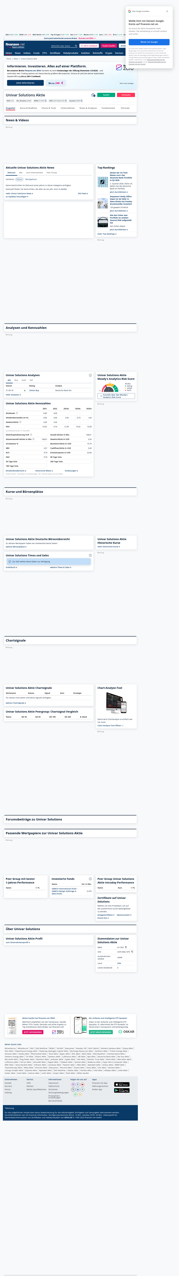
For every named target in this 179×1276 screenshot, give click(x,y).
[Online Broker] (15, 47)
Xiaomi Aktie (79, 1067)
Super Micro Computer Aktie (114, 1062)
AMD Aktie (81, 1065)
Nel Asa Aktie (123, 1056)
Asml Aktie (21, 1073)
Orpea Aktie (128, 1048)
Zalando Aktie (31, 1070)
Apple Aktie (70, 1059)
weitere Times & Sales (60, 567)
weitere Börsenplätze (15, 546)
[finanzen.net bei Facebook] (78, 1084)
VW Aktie (81, 1056)
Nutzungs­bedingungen (58, 1093)
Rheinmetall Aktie (39, 1054)
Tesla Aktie (53, 1054)
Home (9, 59)
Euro (101, 34)
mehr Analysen (13, 394)
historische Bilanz (43, 470)
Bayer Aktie (65, 1054)
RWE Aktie (9, 1065)
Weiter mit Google (149, 42)
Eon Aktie (102, 1067)
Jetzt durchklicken (118, 192)
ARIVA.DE (68, 1117)
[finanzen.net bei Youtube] (82, 1084)
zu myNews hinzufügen (16, 196)
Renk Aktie (110, 1059)
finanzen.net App (99, 1083)
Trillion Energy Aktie (118, 1051)
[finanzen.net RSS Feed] (80, 1094)
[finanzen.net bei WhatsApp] (75, 1094)
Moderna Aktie (94, 1062)
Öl (114, 34)
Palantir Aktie (69, 1065)
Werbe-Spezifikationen (36, 1090)
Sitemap (8, 1093)
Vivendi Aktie (80, 1062)
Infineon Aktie (40, 1065)
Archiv (64, 189)
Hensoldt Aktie (39, 1062)
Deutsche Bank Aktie (106, 1056)
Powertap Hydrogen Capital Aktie (53, 1051)
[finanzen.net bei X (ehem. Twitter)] (73, 1089)
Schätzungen (71, 470)
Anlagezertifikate (105, 915)
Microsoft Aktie (11, 1059)
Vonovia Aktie (114, 1067)
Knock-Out (102, 918)
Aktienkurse (23, 1048)
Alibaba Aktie (110, 1070)
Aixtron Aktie (33, 1073)
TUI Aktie (29, 1056)
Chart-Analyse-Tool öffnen (109, 725)
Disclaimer (53, 1090)
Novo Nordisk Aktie (23, 1065)
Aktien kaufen (83, 1073)
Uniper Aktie (58, 1073)
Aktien (9, 53)
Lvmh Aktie (46, 1073)
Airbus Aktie (107, 1065)
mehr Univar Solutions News (19, 193)
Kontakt (8, 1083)
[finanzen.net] (15, 44)
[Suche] (76, 46)
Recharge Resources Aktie (81, 1051)
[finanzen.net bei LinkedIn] (78, 1089)
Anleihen (85, 53)
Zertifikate (55, 53)
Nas (71, 34)
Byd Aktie (91, 1056)
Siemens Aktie (54, 1056)
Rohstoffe (98, 53)
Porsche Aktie (41, 1067)
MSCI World (37, 34)
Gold (125, 34)
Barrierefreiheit (55, 1101)
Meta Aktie (28, 1067)
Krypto (108, 53)
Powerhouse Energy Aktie (26, 1051)
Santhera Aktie (101, 1051)
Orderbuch (11, 567)
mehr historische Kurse (108, 546)
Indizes (27, 53)
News (18, 53)
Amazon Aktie (11, 1054)
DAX (7, 34)
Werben (30, 1086)
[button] (89, 46)
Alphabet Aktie (94, 1065)
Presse (7, 1090)
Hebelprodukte (70, 53)
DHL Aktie (76, 1054)
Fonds (36, 53)
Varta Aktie (91, 1067)
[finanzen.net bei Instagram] (73, 1084)
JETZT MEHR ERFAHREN (101, 1032)
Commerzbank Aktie (115, 1054)
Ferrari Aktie (25, 1062)
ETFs (44, 53)
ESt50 (21, 34)
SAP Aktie (81, 1059)
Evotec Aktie (10, 1073)
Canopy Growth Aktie (14, 1070)
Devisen (119, 53)
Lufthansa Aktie (69, 1056)
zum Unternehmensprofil (17, 942)
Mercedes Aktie (124, 1059)
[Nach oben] (131, 1273)
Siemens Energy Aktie (14, 1056)
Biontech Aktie (42, 1059)
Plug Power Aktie (27, 1059)
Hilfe (29, 1083)
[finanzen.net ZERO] (125, 70)
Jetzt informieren (25, 82)
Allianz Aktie (40, 1056)
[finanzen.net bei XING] (82, 1089)
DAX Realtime (41, 1048)
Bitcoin (86, 34)
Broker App (97, 1090)
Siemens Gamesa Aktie (111, 1048)
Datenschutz (53, 1086)
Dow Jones (69, 1048)
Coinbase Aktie (54, 1065)
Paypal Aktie (53, 1062)
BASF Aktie (86, 1054)
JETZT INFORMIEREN (33, 1032)
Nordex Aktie (86, 1070)
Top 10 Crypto (56, 34)
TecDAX (59, 1048)
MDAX (52, 1048)
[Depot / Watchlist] (93, 95)
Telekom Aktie (66, 1062)
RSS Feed (82, 193)
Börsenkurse (10, 1048)
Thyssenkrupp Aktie (13, 1067)
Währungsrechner (100, 1086)
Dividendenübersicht (15, 470)
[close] (167, 11)
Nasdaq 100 (81, 1048)
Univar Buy (34, 390)
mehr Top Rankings (106, 234)
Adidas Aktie (72, 1070)
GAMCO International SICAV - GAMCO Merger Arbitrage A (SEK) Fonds (65, 891)
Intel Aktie (98, 1070)
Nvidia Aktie (24, 1054)
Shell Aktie (70, 1073)
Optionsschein (123, 915)
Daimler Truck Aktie (95, 1059)
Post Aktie (9, 1051)
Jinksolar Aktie (57, 1059)
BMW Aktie (119, 1065)
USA (119, 963)
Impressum (53, 1083)
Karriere (8, 1086)
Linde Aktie (123, 1070)
